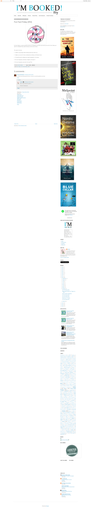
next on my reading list (66, 412)
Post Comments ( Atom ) (23, 125)
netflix (74, 411)
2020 (62, 271)
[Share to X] (31, 65)
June (63, 282)
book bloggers (72, 369)
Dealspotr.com (69, 217)
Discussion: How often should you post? (70, 311)
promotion (71, 415)
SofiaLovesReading (65, 485)
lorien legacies (67, 407)
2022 (62, 268)
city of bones (68, 376)
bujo (63, 374)
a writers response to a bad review (70, 360)
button (72, 374)
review (63, 421)
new (61, 412)
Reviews (29, 15)
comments (73, 376)
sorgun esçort (19, 94)
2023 (62, 267)
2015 (62, 277)
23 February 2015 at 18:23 (28, 82)
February (64, 288)
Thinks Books (64, 490)
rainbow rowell (62, 418)
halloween (65, 394)
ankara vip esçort (20, 96)
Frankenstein (69, 387)
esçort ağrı (19, 99)
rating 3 (61, 419)
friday (19, 66)
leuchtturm (63, 406)
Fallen (67, 383)
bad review (65, 364)
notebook (73, 412)
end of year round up (65, 382)
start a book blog (73, 423)
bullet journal (67, 374)
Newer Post (16, 123)
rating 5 (71, 419)
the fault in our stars (71, 424)
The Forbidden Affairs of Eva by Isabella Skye (67, 425)
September (64, 278)
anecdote (73, 362)
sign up (73, 421)
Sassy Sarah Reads (20, 74)
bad (72, 363)
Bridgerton (74, 373)
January (63, 301)
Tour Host (66, 23)
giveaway (66, 391)
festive (61, 385)
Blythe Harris (73, 368)
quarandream (72, 416)
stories (63, 424)
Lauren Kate (64, 405)
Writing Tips (63, 244)
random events (68, 418)
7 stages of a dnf (68, 359)
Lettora (21, 82)
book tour (71, 371)
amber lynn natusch (73, 361)
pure (67, 416)
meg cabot (69, 409)
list (62, 407)
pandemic (70, 414)
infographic (68, 402)
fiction (72, 385)
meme (29, 66)
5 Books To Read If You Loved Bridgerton (70, 326)
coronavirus (62, 377)
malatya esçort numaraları (21, 97)
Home (15, 15)
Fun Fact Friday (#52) (65, 296)
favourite (63, 384)
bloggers (73, 367)
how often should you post (69, 398)
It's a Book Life (64, 478)
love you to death (63, 408)
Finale (75, 385)
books (67, 373)
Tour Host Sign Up (42, 15)
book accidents (66, 369)
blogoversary (67, 368)
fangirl (71, 383)
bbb (63, 365)
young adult (62, 434)
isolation (61, 403)
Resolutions (74, 420)
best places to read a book (68, 366)
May (63, 284)
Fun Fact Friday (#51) (65, 299)
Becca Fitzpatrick (69, 365)
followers (63, 387)
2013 (62, 304)
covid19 (72, 377)
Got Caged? (70, 392)
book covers (71, 370)
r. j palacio (66, 417)
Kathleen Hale (74, 404)
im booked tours (63, 401)
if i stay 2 (68, 400)
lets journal (74, 405)
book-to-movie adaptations (69, 372)
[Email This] (28, 65)
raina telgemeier (72, 417)
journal (63, 404)
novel (61, 413)
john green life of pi (73, 403)
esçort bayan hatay (20, 95)
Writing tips (24, 15)
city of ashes (62, 376)
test (66, 424)
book (61, 369)
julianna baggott (67, 404)
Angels (61, 363)
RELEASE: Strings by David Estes (67, 491)
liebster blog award (69, 406)
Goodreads (65, 392)
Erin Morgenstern (72, 382)
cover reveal (67, 377)
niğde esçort (19, 98)
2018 (62, 274)
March (63, 287)
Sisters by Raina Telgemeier (67, 293)
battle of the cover (72, 364)
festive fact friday (66, 385)
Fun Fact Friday (24, 66)
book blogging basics (63, 370)
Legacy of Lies (69, 405)
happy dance (70, 394)
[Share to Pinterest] (34, 65)
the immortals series (70, 426)
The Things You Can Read (66, 483)
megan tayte (74, 409)
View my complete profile (64, 257)
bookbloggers (62, 373)
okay (65, 413)
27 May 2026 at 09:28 (25, 92)
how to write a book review (67, 399)
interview (73, 402)
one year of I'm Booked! (71, 413)
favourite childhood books (71, 384)
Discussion (72, 378)
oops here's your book (63, 414)
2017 (62, 275)
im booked (72, 400)
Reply (18, 77)
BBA (61, 365)
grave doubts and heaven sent (68, 393)
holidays (65, 396)
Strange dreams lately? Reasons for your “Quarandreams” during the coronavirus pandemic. (71, 333)
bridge (71, 373)
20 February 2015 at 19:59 (28, 74)
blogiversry (62, 368)
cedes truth (73, 375)
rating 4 (66, 419)
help (72, 395)
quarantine (62, 417)
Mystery (70, 411)
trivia (72, 429)
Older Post (55, 123)
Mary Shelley (69, 408)
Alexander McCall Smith (65, 361)
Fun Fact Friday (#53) (65, 295)
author (65, 363)
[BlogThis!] (30, 65)
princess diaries (66, 415)
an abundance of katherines (66, 362)
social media (67, 423)
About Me (19, 15)
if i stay (64, 400)
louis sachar (73, 407)
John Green (66, 403)
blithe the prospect (67, 367)
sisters (61, 422)
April (63, 285)
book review (66, 371)
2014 (62, 303)
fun (21, 66)
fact (17, 66)
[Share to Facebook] (33, 65)
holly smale (71, 396)
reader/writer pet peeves (67, 420)
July (63, 281)
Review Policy (34, 15)
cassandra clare (66, 375)
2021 (62, 270)
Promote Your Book (50, 15)
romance (69, 421)
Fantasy (74, 383)
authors (69, 363)
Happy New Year (67, 395)
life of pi (75, 406)
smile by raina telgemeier (68, 422)
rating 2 (73, 418)
